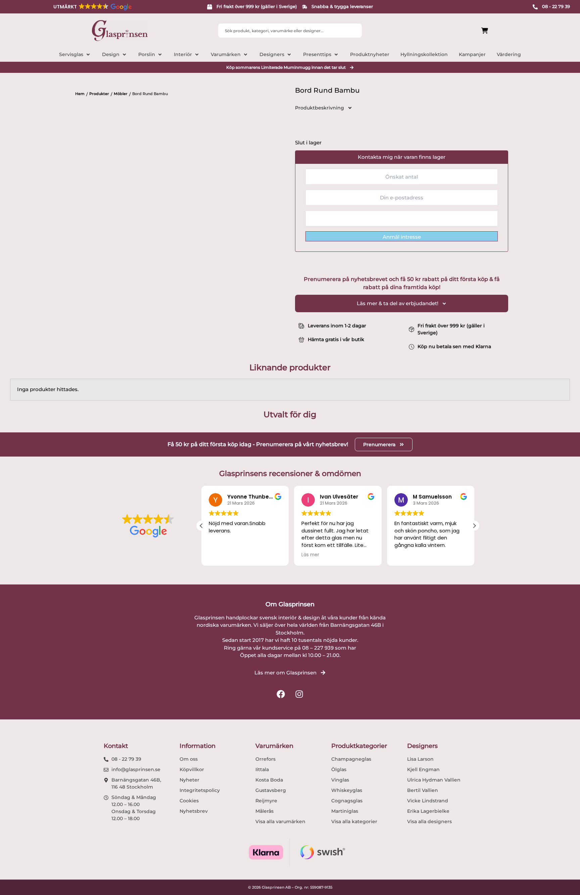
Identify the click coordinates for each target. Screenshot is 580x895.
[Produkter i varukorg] (447, 31)
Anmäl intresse (402, 237)
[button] (92, 7)
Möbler (121, 93)
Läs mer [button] (310, 555)
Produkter (99, 93)
